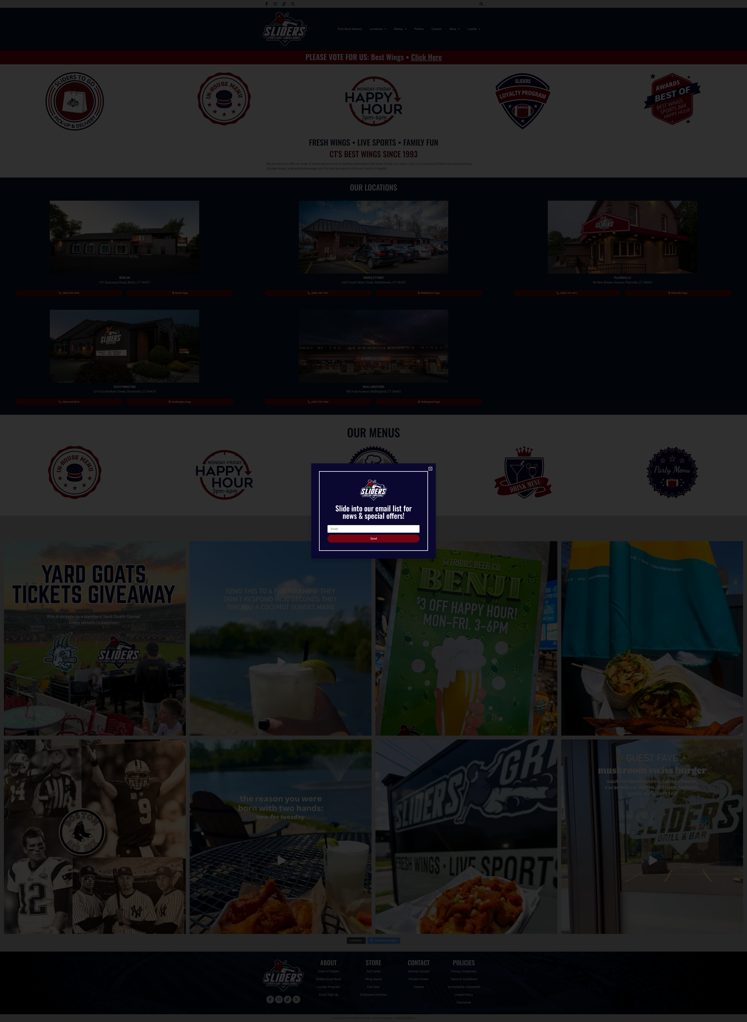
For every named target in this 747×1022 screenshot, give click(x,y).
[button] (430, 468)
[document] (373, 511)
